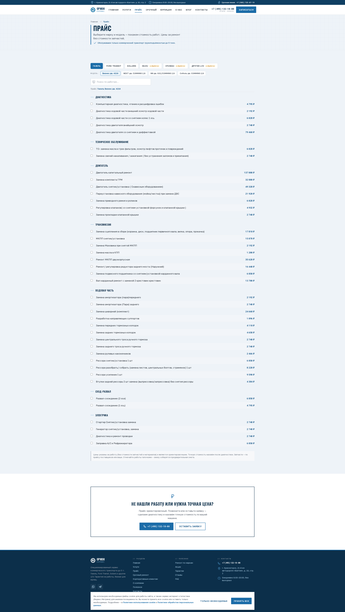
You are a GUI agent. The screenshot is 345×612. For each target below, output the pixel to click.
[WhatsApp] (93, 586)
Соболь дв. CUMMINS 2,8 (192, 73)
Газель (96, 66)
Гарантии (179, 571)
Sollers (131, 66)
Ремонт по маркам (184, 563)
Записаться (246, 9)
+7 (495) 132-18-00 (231, 563)
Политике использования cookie (139, 602)
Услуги (126, 9)
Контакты (201, 9)
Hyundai (175, 66)
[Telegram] (100, 586)
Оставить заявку (190, 526)
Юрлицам (166, 9)
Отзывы (178, 575)
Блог (189, 9)
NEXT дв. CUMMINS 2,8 (134, 73)
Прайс (138, 9)
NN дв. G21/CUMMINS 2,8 (163, 73)
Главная (114, 9)
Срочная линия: (238, 2)
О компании (138, 583)
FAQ (177, 579)
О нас (178, 9)
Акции (178, 567)
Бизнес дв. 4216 (110, 73)
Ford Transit (113, 66)
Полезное (137, 587)
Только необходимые (213, 601)
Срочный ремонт (141, 575)
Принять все (241, 601)
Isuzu (150, 66)
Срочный (151, 9)
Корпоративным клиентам (145, 579)
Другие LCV (203, 66)
